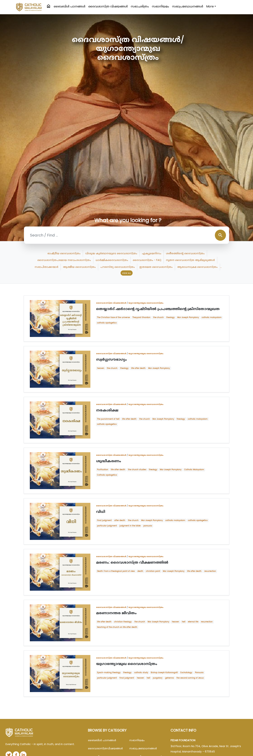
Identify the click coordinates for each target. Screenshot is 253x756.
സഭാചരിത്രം (140, 6)
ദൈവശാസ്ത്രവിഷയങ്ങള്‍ (105, 748)
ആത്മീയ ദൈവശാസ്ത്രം (79, 267)
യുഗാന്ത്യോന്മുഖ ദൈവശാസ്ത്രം (146, 302)
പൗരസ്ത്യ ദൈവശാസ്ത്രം (117, 267)
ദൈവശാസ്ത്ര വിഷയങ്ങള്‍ (108, 6)
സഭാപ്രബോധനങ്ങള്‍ (187, 6)
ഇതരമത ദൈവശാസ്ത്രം (156, 267)
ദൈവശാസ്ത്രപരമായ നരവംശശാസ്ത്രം (64, 260)
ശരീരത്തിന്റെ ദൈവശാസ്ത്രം (185, 253)
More (210, 6)
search (220, 235)
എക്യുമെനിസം (151, 253)
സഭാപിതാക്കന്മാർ (46, 267)
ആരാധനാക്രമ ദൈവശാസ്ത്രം (197, 267)
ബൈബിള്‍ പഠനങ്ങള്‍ (69, 6)
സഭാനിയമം (160, 6)
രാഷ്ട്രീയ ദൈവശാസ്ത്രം (64, 253)
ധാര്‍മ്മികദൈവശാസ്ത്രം (112, 260)
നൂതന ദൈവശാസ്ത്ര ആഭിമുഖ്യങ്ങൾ (190, 260)
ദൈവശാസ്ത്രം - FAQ (147, 260)
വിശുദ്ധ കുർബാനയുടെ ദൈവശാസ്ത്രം (111, 253)
